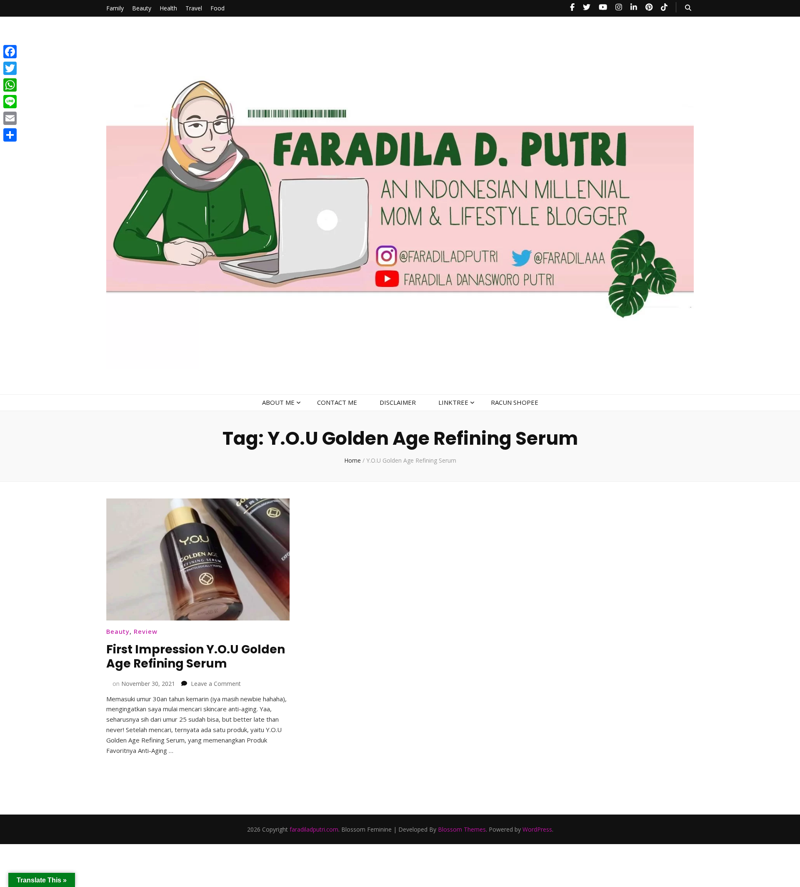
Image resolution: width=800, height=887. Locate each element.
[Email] (10, 118)
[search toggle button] (688, 7)
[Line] (10, 101)
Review (146, 631)
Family (115, 8)
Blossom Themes (462, 829)
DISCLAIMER (398, 402)
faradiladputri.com (314, 829)
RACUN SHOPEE (514, 402)
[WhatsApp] (10, 85)
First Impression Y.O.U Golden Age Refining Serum (195, 656)
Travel (193, 8)
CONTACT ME (337, 402)
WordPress (537, 829)
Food (217, 8)
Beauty (141, 8)
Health (168, 8)
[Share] (10, 135)
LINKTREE (453, 402)
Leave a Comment (216, 684)
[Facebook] (10, 51)
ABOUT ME (278, 402)
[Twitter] (10, 68)
